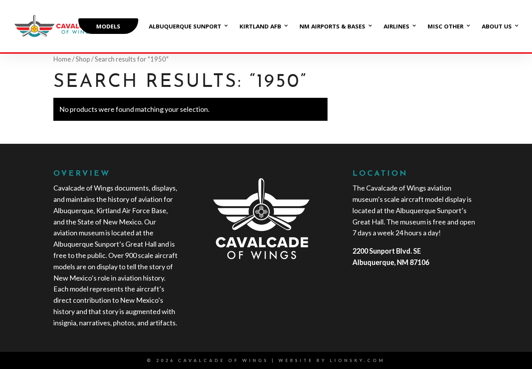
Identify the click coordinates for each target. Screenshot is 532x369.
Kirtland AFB (260, 26)
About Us (497, 26)
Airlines (396, 26)
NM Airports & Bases (332, 26)
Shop (83, 59)
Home (62, 59)
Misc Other (445, 26)
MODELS (108, 26)
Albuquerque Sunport (185, 26)
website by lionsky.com (331, 360)
